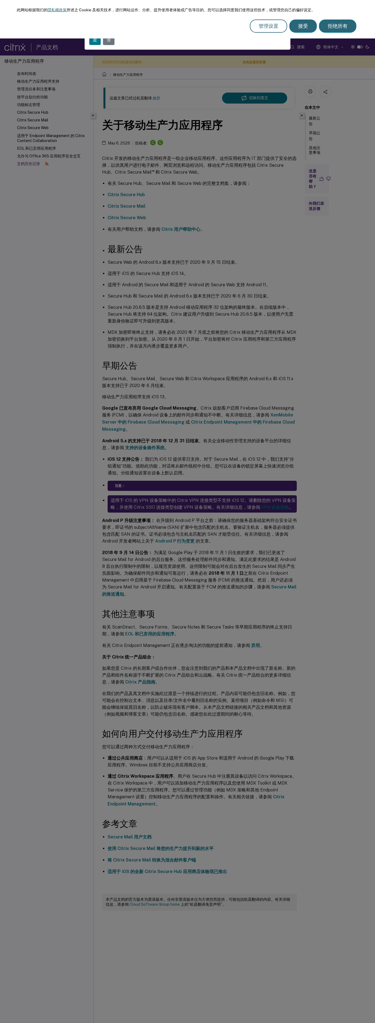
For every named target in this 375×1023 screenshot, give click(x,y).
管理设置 (268, 26)
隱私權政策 (57, 10)
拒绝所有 (338, 26)
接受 (303, 26)
